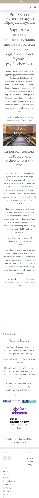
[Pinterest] (9, 458)
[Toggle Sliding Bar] (26, 7)
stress (15, 44)
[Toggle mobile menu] (35, 7)
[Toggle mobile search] (31, 7)
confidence (13, 39)
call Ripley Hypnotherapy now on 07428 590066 (20, 282)
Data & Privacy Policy (30, 461)
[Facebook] (5, 458)
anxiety (19, 35)
